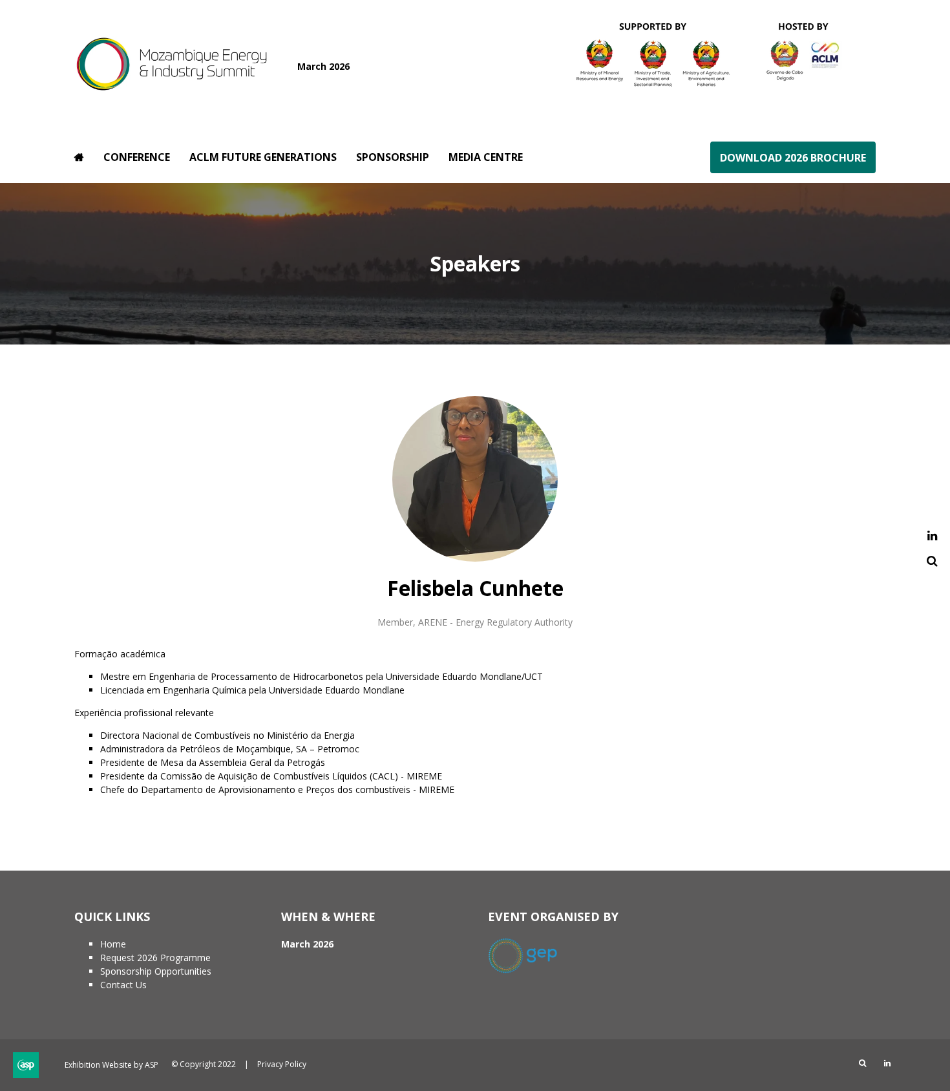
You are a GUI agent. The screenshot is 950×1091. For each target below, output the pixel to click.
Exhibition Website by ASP (111, 1064)
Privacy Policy (281, 1064)
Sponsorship (392, 157)
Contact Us (123, 985)
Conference (136, 157)
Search (932, 561)
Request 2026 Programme (155, 957)
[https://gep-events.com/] (529, 970)
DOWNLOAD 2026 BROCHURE (793, 158)
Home (79, 157)
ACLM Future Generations (263, 157)
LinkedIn (932, 536)
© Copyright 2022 (203, 1064)
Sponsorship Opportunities (155, 971)
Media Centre (486, 157)
